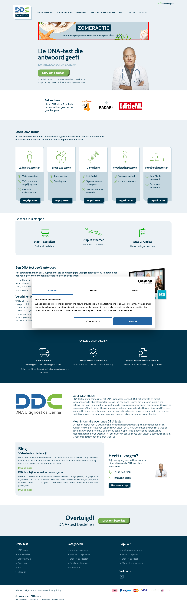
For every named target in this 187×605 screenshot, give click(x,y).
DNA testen (42, 12)
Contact (144, 12)
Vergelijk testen (30, 200)
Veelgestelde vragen (103, 12)
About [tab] (135, 290)
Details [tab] (93, 290)
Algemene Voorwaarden (36, 590)
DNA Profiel (91, 176)
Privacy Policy (55, 590)
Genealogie (75, 567)
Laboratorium (64, 12)
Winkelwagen (167, 3)
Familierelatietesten (79, 563)
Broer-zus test (60, 176)
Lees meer (26, 468)
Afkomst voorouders (132, 563)
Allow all (133, 321)
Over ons (81, 12)
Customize (91, 321)
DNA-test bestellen (53, 72)
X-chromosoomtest (127, 181)
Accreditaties (24, 554)
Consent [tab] (52, 290)
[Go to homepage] (22, 12)
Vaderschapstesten (79, 550)
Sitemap (19, 590)
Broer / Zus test (130, 559)
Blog (121, 12)
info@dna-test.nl (122, 478)
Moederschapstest (126, 176)
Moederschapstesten (80, 554)
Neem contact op (119, 485)
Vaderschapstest (30, 176)
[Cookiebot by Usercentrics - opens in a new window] (140, 282)
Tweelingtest (60, 181)
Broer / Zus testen (79, 559)
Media (132, 12)
